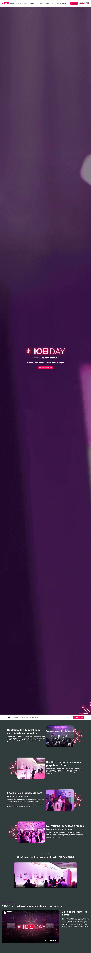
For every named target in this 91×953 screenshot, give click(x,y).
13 (52, 886)
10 (48, 886)
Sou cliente (74, 3)
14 (54, 886)
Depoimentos (32, 717)
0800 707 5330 (84, 4)
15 (55, 886)
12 (51, 886)
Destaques (15, 717)
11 (49, 886)
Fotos (21, 717)
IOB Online (12, 3)
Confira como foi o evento (45, 367)
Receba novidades (78, 717)
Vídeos (26, 717)
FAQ (38, 717)
